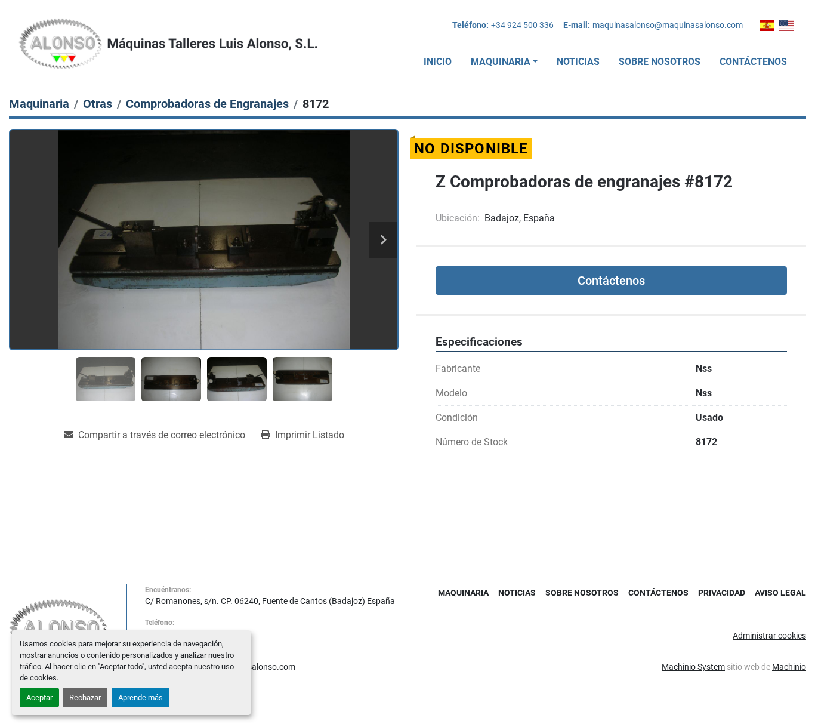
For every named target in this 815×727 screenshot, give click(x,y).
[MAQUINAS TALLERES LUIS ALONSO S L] (59, 628)
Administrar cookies (769, 635)
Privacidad (721, 592)
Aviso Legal (780, 592)
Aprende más (140, 697)
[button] (504, 62)
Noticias (578, 61)
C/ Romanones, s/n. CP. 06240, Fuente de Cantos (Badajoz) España (270, 601)
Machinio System (693, 666)
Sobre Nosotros (659, 61)
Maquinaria (500, 61)
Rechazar (85, 697)
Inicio (438, 61)
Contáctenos (753, 61)
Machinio (789, 666)
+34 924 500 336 (522, 25)
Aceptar (39, 697)
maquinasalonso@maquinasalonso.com (667, 25)
